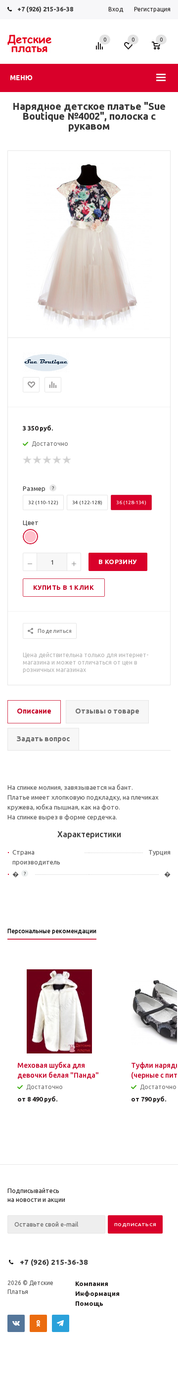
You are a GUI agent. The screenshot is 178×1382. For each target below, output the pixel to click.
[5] (67, 460)
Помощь (89, 1303)
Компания (91, 1283)
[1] (28, 460)
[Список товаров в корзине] (161, 50)
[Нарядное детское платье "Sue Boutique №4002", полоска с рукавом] (89, 329)
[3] (47, 460)
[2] (38, 460)
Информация (97, 1293)
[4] (57, 460)
